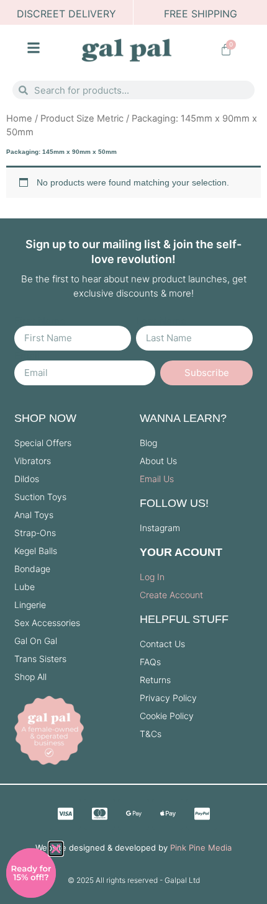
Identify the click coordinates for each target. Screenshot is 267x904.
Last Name (161, 321)
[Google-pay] (133, 814)
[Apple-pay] (167, 814)
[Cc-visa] (65, 814)
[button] (56, 849)
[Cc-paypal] (201, 814)
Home (19, 118)
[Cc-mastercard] (99, 814)
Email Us (157, 478)
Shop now (45, 418)
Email (27, 355)
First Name (39, 321)
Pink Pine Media (201, 848)
